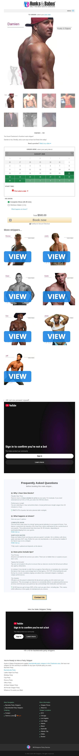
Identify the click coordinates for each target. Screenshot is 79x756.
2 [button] (38, 181)
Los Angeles (45, 718)
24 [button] (18, 177)
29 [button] (67, 177)
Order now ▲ (15, 532)
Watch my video (44, 143)
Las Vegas (44, 721)
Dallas (43, 734)
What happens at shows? (19, 209)
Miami (43, 726)
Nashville (44, 729)
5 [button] (68, 181)
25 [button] (28, 177)
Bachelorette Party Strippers (14, 708)
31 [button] (18, 181)
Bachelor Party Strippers (13, 705)
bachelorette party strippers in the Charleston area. (45, 663)
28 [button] (57, 177)
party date (47, 14)
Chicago (43, 715)
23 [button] (8, 177)
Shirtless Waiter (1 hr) (18, 205)
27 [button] (49, 177)
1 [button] (29, 181)
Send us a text (13, 715)
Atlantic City (44, 731)
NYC (42, 713)
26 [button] (38, 177)
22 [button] (67, 173)
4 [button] (58, 181)
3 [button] (49, 181)
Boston (43, 736)
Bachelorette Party (10, 670)
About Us (44, 708)
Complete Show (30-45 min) (20, 202)
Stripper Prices (45, 705)
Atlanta (43, 723)
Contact (7, 713)
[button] (6, 154)
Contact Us (39, 597)
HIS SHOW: (9, 198)
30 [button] (8, 181)
